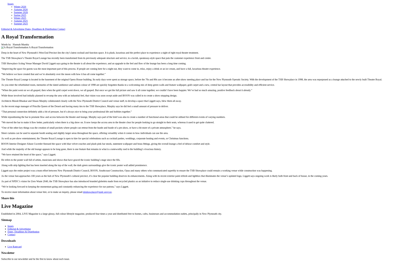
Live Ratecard (15, 246)
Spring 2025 (20, 15)
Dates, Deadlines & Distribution (41, 29)
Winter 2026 (20, 6)
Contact (61, 29)
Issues (11, 4)
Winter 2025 (20, 18)
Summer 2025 (21, 23)
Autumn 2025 (21, 21)
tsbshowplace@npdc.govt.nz (97, 192)
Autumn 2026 (21, 9)
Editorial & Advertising (13, 29)
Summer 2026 (21, 12)
